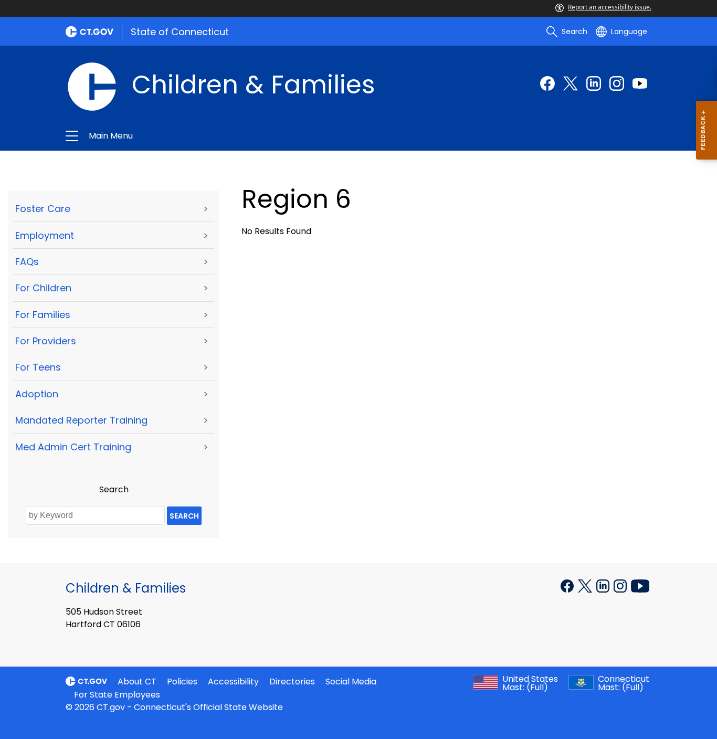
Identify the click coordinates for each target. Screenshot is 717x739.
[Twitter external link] (570, 83)
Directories (292, 681)
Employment (44, 235)
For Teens (38, 367)
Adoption (36, 393)
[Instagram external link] (616, 83)
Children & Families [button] (245, 136)
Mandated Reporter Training (81, 420)
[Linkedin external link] (593, 83)
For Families (42, 314)
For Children (43, 287)
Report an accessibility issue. (609, 7)
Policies (182, 681)
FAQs (27, 261)
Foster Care (42, 208)
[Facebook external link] (547, 83)
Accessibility (233, 681)
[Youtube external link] (639, 83)
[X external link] (586, 585)
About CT (137, 681)
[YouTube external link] (640, 585)
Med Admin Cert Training (73, 446)
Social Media (350, 681)
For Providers (45, 340)
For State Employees (117, 695)
